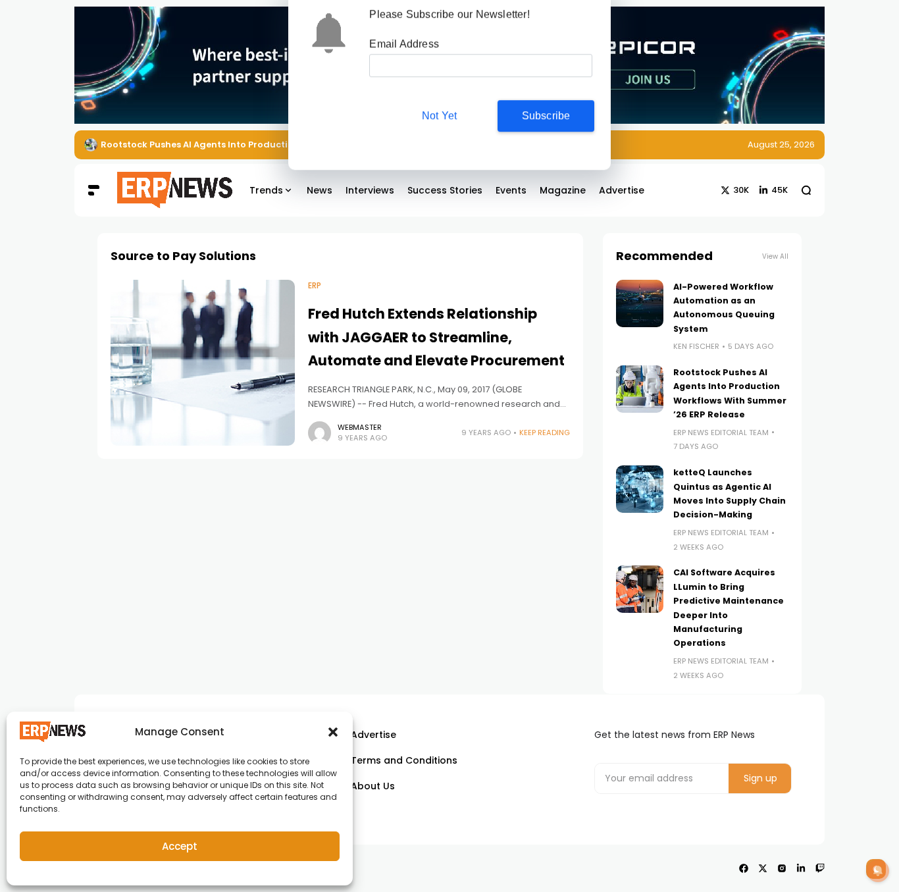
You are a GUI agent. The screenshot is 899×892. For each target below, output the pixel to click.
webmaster (360, 427)
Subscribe (546, 120)
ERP (314, 285)
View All (775, 256)
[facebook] (743, 868)
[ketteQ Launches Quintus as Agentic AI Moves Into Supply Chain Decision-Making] (639, 489)
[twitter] (762, 868)
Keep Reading (544, 432)
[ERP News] (165, 190)
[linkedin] (801, 868)
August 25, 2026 (781, 144)
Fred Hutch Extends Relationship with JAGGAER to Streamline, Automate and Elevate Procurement (436, 337)
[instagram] (781, 868)
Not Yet (439, 120)
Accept (179, 846)
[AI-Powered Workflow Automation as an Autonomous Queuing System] (639, 303)
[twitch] (820, 868)
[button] (333, 732)
